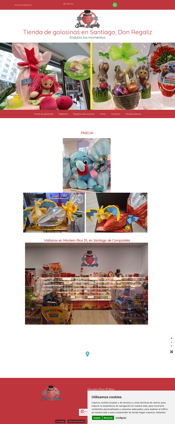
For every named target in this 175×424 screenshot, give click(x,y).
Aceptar (97, 418)
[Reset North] (172, 346)
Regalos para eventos (84, 114)
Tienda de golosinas (43, 114)
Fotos (103, 114)
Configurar (121, 418)
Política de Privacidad (76, 421)
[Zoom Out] (172, 342)
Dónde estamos (133, 114)
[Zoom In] (172, 338)
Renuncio (108, 418)
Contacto (115, 114)
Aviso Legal (60, 421)
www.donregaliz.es (23, 5)
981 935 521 (68, 4)
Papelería (63, 114)
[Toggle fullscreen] (172, 352)
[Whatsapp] (115, 4)
